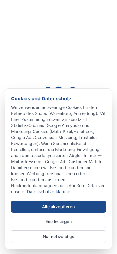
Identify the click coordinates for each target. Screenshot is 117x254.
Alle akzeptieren (58, 206)
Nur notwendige (58, 236)
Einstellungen (59, 221)
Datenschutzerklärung (48, 191)
